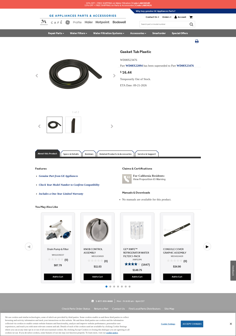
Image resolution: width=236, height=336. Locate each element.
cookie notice (112, 333)
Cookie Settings (168, 324)
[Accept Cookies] (230, 323)
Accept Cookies (192, 324)
